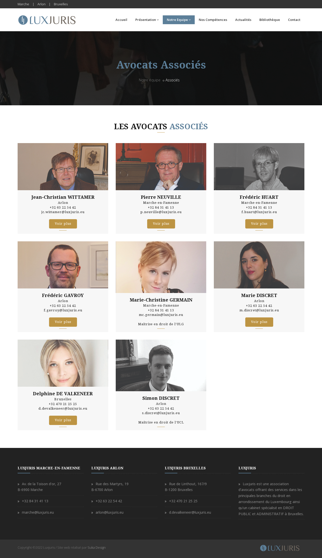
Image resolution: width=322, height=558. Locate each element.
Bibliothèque (269, 19)
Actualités (243, 19)
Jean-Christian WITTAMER (63, 197)
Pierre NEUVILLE (161, 197)
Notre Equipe (177, 19)
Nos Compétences (213, 19)
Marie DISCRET (259, 295)
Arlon (41, 4)
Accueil (121, 19)
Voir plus (63, 223)
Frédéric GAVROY (63, 295)
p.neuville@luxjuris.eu (161, 212)
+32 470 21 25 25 (183, 501)
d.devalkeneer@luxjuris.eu (62, 408)
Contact (294, 19)
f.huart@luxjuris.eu (259, 212)
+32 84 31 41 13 (35, 501)
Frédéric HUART (259, 197)
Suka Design (97, 547)
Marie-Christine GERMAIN (161, 300)
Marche (23, 4)
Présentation (145, 19)
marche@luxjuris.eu (38, 512)
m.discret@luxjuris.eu (259, 310)
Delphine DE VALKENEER (63, 393)
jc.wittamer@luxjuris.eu (63, 212)
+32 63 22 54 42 (109, 501)
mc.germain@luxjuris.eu (161, 315)
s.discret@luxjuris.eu (161, 413)
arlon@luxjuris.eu (110, 512)
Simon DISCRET (161, 398)
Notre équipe (149, 80)
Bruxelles (61, 4)
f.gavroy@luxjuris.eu (63, 310)
